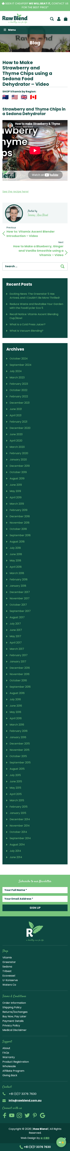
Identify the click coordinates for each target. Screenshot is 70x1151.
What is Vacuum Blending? (26, 331)
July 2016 (15, 699)
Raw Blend (15, 18)
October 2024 (19, 358)
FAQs (5, 1053)
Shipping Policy (11, 1007)
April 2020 (16, 440)
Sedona (7, 966)
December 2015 (20, 743)
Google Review (42, 1115)
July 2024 (16, 371)
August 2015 (17, 769)
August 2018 (17, 541)
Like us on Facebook (4, 1115)
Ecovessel (8, 976)
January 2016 (18, 737)
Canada (33, 97)
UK (24, 97)
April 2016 (16, 718)
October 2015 (18, 756)
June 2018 (16, 554)
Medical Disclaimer (14, 1030)
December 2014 (20, 819)
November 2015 (19, 750)
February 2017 (19, 655)
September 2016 (20, 687)
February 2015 (19, 807)
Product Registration (15, 1062)
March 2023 (17, 377)
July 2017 (15, 624)
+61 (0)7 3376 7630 (37, 1147)
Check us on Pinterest (34, 1115)
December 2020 (20, 428)
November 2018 (19, 523)
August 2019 (17, 478)
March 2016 (17, 724)
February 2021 (18, 422)
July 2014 (15, 851)
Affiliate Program (13, 1071)
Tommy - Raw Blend (38, 215)
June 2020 (16, 434)
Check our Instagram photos (19, 1115)
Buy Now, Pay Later (14, 1016)
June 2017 (16, 630)
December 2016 (20, 668)
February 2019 (18, 510)
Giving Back (9, 1075)
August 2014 (17, 844)
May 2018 (15, 560)
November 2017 (19, 598)
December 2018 (20, 516)
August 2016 (17, 693)
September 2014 (20, 838)
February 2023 (19, 384)
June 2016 (16, 706)
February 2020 (19, 453)
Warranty (8, 1057)
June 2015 (16, 781)
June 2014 (16, 857)
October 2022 (18, 390)
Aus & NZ (5, 97)
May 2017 (15, 636)
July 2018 (15, 548)
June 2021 (16, 409)
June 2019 (16, 485)
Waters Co (9, 985)
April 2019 (15, 497)
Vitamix (7, 957)
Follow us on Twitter (27, 1115)
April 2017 (16, 642)
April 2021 (15, 415)
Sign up (35, 908)
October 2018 (18, 529)
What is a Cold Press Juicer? (27, 324)
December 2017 (20, 592)
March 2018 (17, 573)
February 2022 (19, 396)
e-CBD (45, 1138)
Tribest (7, 971)
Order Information (14, 1003)
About (6, 1048)
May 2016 (15, 712)
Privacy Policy (11, 1025)
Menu (12, 30)
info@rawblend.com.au (25, 1100)
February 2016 (19, 731)
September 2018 (20, 535)
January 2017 (18, 661)
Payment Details (13, 1021)
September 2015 (20, 762)
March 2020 (17, 447)
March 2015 (17, 800)
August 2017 (17, 617)
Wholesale (9, 1066)
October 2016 (18, 680)
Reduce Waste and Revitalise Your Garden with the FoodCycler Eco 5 (36, 306)
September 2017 (20, 611)
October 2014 (18, 832)
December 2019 (20, 466)
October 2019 (18, 472)
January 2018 (18, 586)
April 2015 (16, 794)
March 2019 (17, 504)
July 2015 (15, 775)
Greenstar (9, 962)
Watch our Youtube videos (11, 1115)
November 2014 (20, 825)
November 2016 (19, 674)
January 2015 (18, 813)
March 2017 (17, 649)
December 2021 (20, 403)
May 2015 (15, 788)
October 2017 (18, 605)
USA (15, 97)
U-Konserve (10, 980)
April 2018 (16, 567)
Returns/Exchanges (15, 1012)
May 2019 (15, 491)
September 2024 (20, 365)
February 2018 (19, 579)
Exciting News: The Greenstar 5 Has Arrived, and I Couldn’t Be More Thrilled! (35, 296)
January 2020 (18, 459)
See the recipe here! (15, 191)
